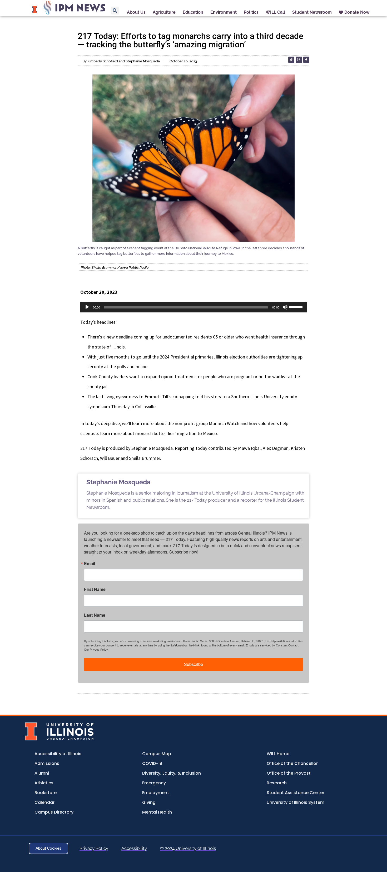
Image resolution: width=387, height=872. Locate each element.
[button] (115, 10)
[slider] (296, 306)
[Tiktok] (291, 60)
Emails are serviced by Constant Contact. (272, 645)
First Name (95, 589)
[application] (193, 307)
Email (89, 563)
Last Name (94, 615)
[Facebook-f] (306, 60)
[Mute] (285, 307)
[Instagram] (299, 60)
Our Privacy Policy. (96, 649)
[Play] (87, 307)
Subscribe (193, 664)
